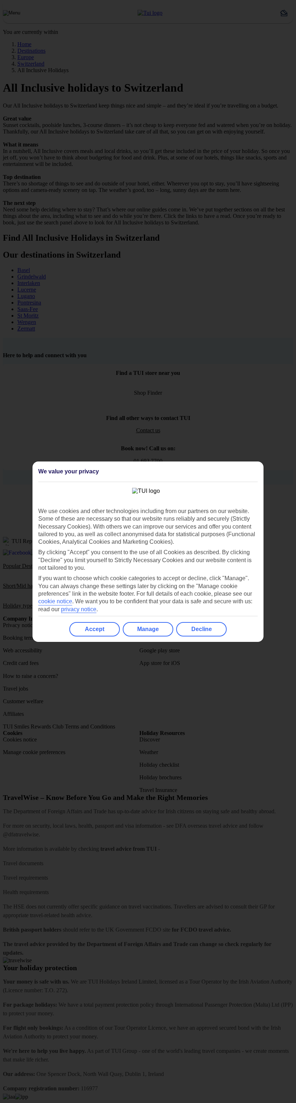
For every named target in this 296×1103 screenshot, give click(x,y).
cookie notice (55, 601)
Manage (148, 629)
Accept (94, 629)
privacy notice (78, 609)
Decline (201, 629)
